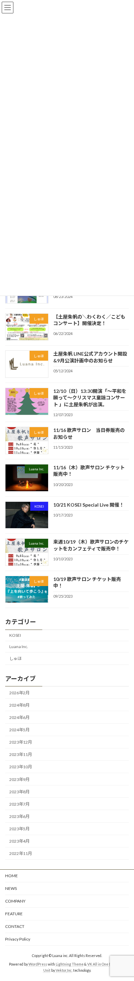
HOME (11, 875)
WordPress (38, 964)
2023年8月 (19, 791)
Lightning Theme (69, 964)
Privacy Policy (17, 939)
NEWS (11, 888)
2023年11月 (20, 754)
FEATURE (14, 913)
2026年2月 (19, 692)
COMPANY (15, 901)
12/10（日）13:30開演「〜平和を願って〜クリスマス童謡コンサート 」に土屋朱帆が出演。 (89, 397)
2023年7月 (19, 804)
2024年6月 (19, 717)
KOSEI (15, 635)
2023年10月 (20, 767)
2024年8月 (19, 705)
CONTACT (14, 926)
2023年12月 (20, 742)
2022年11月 (20, 853)
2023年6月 (19, 816)
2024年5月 (19, 729)
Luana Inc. (18, 646)
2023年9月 (19, 779)
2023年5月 (19, 828)
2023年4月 (19, 841)
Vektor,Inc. (64, 970)
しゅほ (15, 658)
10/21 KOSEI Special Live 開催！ (88, 505)
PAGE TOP (124, 944)
